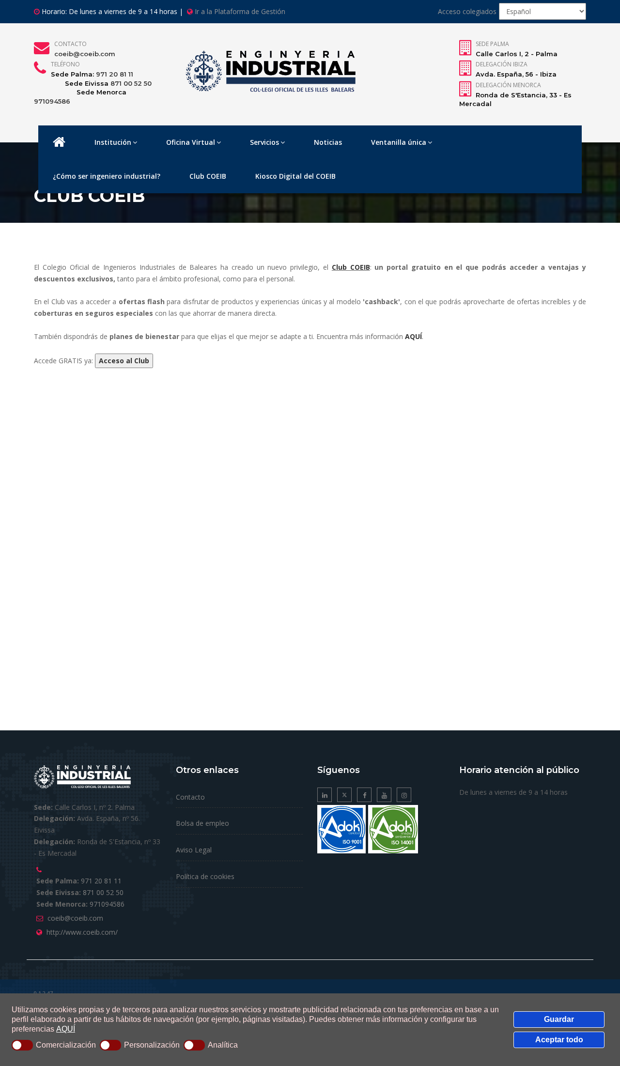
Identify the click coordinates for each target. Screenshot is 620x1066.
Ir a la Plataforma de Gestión (240, 11)
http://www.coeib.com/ (82, 932)
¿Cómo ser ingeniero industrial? (106, 176)
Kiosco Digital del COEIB (295, 176)
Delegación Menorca (508, 85)
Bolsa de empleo (202, 823)
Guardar (559, 1019)
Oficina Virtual (190, 142)
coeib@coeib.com (84, 54)
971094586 (52, 101)
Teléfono (65, 64)
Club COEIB (207, 176)
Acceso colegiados (467, 11)
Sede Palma (492, 44)
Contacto (70, 44)
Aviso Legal (194, 849)
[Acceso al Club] (124, 360)
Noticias (328, 142)
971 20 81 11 (114, 74)
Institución (112, 142)
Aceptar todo (559, 1039)
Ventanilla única (398, 142)
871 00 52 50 (131, 83)
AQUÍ (65, 1029)
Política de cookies (205, 876)
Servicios (264, 142)
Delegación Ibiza (501, 64)
